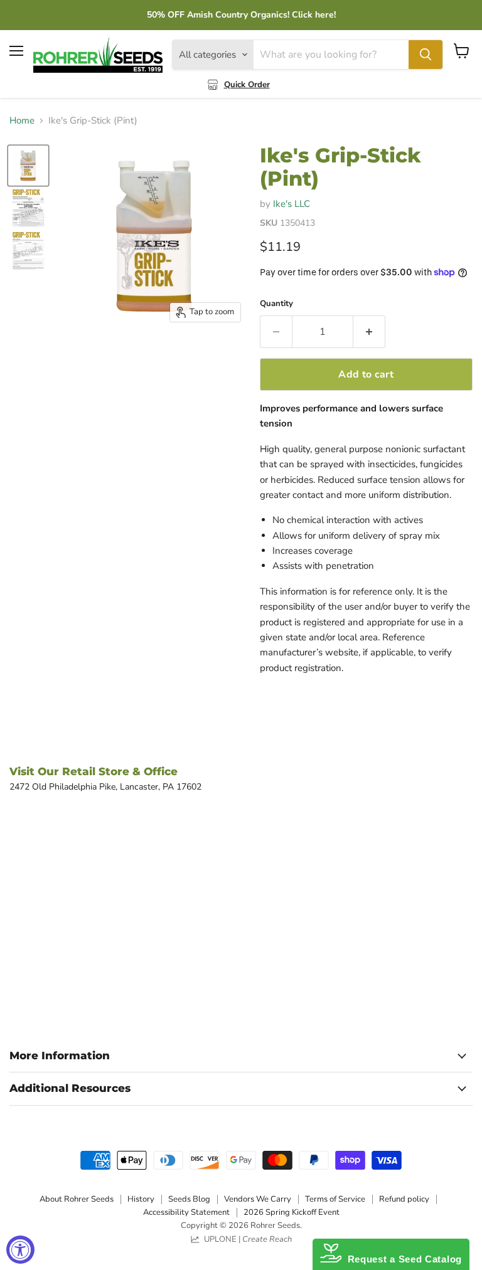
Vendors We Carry (257, 1199)
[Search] (425, 54)
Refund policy (404, 1199)
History (140, 1199)
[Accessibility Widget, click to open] (20, 1250)
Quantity (276, 304)
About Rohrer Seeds (77, 1199)
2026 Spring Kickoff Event (292, 1212)
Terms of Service (335, 1199)
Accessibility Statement (186, 1212)
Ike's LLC (291, 204)
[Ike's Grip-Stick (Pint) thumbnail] (28, 166)
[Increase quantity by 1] (369, 331)
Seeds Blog (189, 1199)
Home (22, 120)
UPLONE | (246, 1239)
